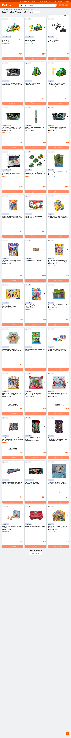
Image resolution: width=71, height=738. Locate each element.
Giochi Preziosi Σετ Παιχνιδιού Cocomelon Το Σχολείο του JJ (33, 394)
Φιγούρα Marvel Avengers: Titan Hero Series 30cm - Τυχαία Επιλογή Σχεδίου (12, 438)
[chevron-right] (22, 28)
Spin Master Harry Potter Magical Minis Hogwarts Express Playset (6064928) (57, 394)
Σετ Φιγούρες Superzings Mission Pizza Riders (34, 305)
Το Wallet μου (32, 1)
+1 (10, 36)
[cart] (66, 5)
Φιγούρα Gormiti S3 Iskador (33, 260)
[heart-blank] (60, 5)
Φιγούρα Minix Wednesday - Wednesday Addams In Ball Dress (57, 438)
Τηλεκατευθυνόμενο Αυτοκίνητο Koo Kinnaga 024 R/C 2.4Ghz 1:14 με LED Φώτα (12, 84)
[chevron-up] (67, 733)
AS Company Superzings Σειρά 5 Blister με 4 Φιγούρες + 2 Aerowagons (11, 261)
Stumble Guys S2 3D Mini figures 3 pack (57, 305)
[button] (64, 1)
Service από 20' (52, 1)
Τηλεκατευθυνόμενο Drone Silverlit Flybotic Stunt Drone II (58, 39)
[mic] (55, 5)
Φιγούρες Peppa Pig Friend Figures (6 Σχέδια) (12, 527)
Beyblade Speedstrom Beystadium (35, 526)
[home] (7, 6)
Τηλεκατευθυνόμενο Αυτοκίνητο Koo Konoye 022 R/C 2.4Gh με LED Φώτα (57, 128)
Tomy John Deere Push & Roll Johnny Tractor (33, 84)
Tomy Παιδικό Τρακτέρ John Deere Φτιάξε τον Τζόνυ (35, 39)
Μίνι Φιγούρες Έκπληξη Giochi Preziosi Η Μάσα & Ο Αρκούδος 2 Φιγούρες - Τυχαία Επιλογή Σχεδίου (12, 350)
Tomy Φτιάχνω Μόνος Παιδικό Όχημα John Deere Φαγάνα (56, 84)
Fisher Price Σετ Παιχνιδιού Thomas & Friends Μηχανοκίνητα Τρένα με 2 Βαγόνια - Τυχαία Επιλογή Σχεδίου (12, 483)
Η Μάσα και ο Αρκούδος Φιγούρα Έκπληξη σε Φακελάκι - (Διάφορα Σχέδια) (57, 527)
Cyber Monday (9, 9)
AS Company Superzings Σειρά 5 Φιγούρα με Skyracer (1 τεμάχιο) (57, 350)
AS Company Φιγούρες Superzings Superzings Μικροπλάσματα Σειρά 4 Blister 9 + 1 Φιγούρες (58, 261)
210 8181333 (24, 1)
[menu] (14, 5)
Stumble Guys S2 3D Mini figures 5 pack (57, 172)
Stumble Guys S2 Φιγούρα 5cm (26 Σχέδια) (35, 350)
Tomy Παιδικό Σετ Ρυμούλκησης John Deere (11, 39)
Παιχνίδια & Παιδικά (18, 9)
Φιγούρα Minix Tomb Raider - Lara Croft (34, 438)
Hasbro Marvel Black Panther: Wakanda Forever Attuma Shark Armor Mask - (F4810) (57, 483)
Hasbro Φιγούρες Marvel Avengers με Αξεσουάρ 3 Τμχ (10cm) (12, 305)
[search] (21, 5)
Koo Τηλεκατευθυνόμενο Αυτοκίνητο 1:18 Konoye (32, 483)
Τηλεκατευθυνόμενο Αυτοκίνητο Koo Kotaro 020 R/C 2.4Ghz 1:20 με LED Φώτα (12, 128)
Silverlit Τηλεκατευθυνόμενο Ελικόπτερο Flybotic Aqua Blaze (11, 172)
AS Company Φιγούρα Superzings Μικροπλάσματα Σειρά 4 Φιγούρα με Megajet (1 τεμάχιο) (58, 217)
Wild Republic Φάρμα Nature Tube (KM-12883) (34, 128)
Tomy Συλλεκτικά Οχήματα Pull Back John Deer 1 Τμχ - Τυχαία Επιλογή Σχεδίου (35, 172)
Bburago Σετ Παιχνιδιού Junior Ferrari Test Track (34, 217)
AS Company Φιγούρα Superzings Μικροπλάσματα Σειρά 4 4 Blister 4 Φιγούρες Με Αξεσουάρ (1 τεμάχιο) (12, 217)
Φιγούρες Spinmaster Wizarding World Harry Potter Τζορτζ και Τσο (12, 394)
